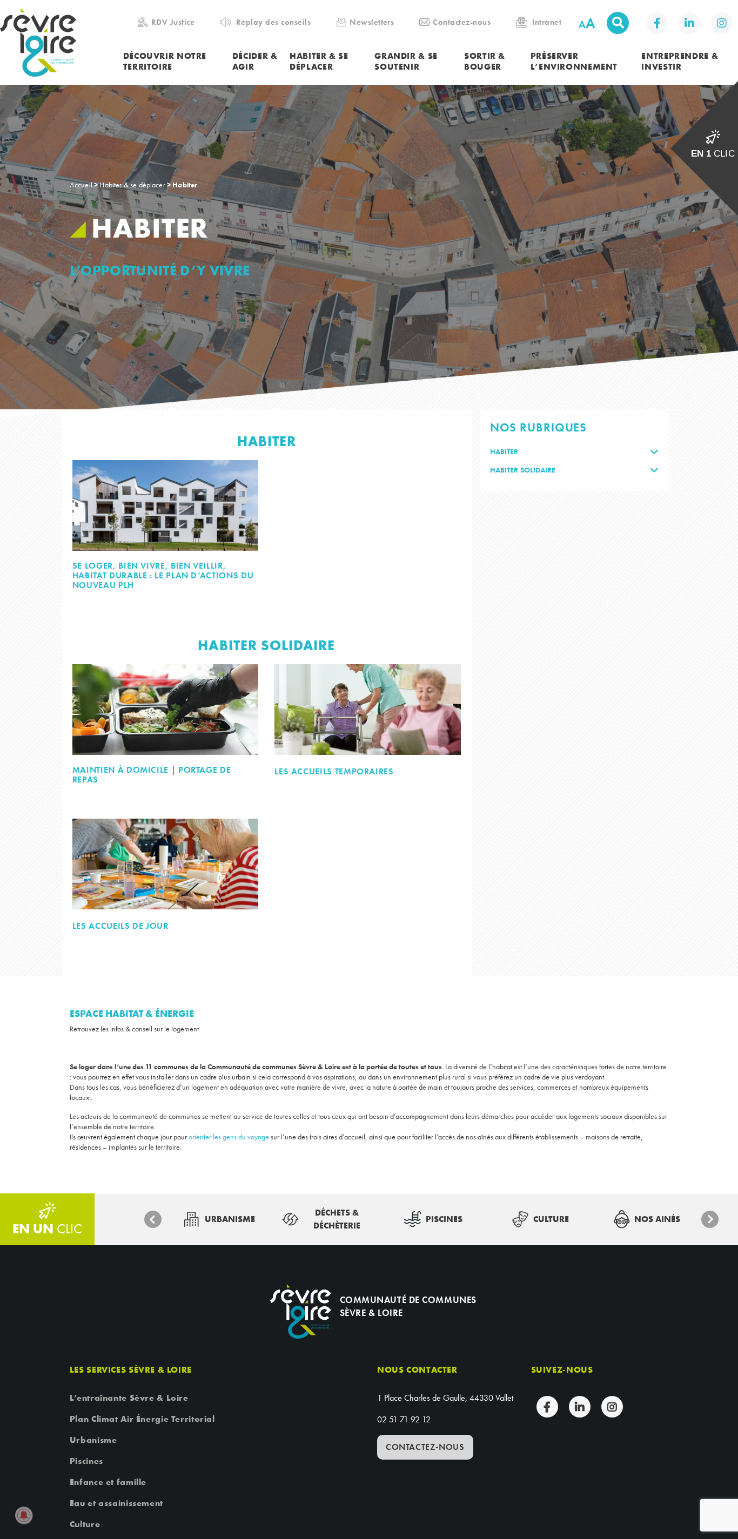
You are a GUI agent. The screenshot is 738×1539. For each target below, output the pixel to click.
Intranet (546, 22)
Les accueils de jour (120, 926)
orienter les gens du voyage (229, 1137)
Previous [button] (153, 1219)
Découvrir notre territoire (164, 61)
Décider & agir (255, 61)
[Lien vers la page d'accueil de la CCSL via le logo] (61, 42)
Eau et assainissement (116, 1503)
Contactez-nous (462, 22)
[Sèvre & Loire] (300, 1311)
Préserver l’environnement (574, 61)
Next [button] (710, 1219)
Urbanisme (93, 1440)
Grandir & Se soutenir (406, 61)
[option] (219, 1219)
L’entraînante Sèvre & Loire (129, 1397)
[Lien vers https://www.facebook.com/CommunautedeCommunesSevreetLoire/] (657, 23)
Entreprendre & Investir (679, 61)
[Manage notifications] (23, 1515)
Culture (85, 1524)
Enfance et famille (108, 1482)
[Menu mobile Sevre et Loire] (714, 24)
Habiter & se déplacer (319, 61)
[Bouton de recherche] (618, 23)
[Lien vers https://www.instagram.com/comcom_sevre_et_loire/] (722, 23)
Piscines (86, 1461)
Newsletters (372, 22)
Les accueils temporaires (333, 772)
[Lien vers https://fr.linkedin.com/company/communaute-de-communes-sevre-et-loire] (689, 23)
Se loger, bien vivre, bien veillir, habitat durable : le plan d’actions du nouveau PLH (162, 575)
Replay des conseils (273, 22)
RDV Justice (172, 22)
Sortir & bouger (484, 61)
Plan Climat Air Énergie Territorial (142, 1419)
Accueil (81, 185)
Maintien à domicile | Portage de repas (151, 775)
